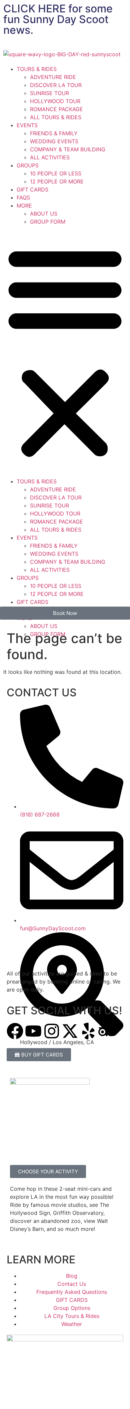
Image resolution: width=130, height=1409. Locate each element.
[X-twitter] (70, 1031)
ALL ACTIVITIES (50, 157)
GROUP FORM (47, 221)
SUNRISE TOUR (49, 93)
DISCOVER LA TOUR (56, 85)
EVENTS (27, 125)
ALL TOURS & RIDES (55, 117)
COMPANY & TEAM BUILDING (67, 149)
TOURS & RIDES (37, 69)
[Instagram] (51, 1031)
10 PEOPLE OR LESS (55, 173)
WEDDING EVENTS (54, 141)
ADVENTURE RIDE (53, 77)
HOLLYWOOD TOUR (55, 101)
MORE (24, 205)
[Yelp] (88, 1031)
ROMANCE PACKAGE (56, 109)
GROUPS (28, 165)
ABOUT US (43, 213)
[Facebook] (15, 1031)
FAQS (23, 197)
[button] (65, 351)
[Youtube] (33, 1031)
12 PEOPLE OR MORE (57, 181)
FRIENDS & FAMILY (54, 133)
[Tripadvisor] (106, 1031)
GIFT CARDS (32, 189)
